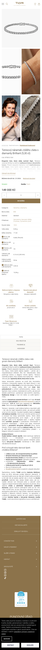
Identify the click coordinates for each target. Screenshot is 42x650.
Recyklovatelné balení (13, 469)
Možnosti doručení (29, 178)
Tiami (28, 184)
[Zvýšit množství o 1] (37, 195)
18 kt (15, 225)
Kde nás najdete (21, 525)
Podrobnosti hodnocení (27, 145)
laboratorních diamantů (26, 401)
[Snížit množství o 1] (4, 195)
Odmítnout (10, 645)
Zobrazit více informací (9, 173)
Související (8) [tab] (21, 341)
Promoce (16, 221)
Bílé (14, 212)
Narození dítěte (26, 219)
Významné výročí (25, 221)
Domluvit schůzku (21, 531)
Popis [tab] (21, 337)
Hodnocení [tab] (21, 348)
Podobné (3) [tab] (21, 344)
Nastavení (7, 639)
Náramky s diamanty (20, 208)
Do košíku (21, 201)
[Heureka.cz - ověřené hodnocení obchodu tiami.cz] (21, 599)
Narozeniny (17, 219)
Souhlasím (30, 645)
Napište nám (21, 519)
